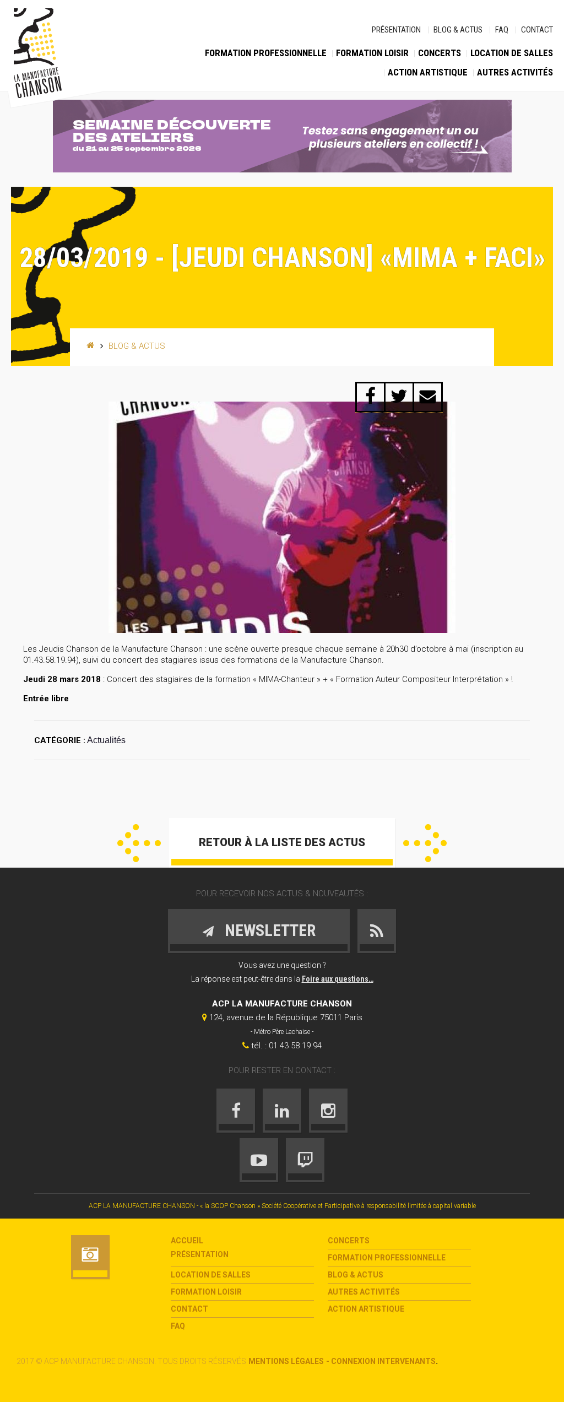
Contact (537, 30)
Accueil (187, 1240)
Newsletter (270, 930)
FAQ (501, 30)
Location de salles (511, 52)
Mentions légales (286, 1361)
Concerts (439, 52)
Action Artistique (428, 72)
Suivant (425, 843)
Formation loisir (372, 52)
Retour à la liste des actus (282, 842)
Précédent (139, 843)
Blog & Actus (457, 30)
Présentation (396, 30)
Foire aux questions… (337, 979)
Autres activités (515, 72)
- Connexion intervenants (381, 1361)
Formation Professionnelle (266, 52)
